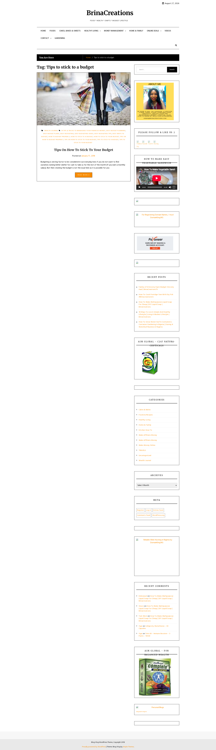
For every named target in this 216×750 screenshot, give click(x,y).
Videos (168, 30)
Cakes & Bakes (145, 409)
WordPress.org (158, 515)
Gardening (60, 38)
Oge (140, 626)
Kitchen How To (145, 430)
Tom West (143, 616)
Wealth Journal (145, 460)
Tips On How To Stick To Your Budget (83, 150)
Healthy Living (91, 30)
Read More (83, 175)
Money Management (114, 30)
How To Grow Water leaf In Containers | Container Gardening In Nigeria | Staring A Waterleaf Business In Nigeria (156, 324)
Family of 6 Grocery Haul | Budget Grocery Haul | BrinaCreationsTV (156, 288)
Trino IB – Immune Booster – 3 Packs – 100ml (154, 635)
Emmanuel (143, 596)
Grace (141, 606)
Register (140, 510)
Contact (45, 38)
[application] (156, 178)
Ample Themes (128, 746)
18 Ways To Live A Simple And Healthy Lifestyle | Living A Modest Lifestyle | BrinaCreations (154, 314)
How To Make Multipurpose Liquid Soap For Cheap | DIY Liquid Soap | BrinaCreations (155, 304)
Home (43, 30)
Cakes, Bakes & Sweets (69, 30)
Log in (148, 510)
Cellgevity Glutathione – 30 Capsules (153, 627)
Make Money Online (147, 445)
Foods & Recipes (146, 414)
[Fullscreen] (174, 187)
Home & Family (136, 30)
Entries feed (158, 510)
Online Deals (153, 30)
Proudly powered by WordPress (94, 746)
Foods (53, 30)
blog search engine (141, 712)
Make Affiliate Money (148, 435)
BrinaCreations (109, 13)
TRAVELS (142, 450)
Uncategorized (145, 455)
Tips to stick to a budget (107, 139)
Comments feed (143, 515)
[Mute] (170, 187)
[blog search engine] (156, 708)
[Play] (139, 187)
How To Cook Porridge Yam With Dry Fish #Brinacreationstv (156, 296)
